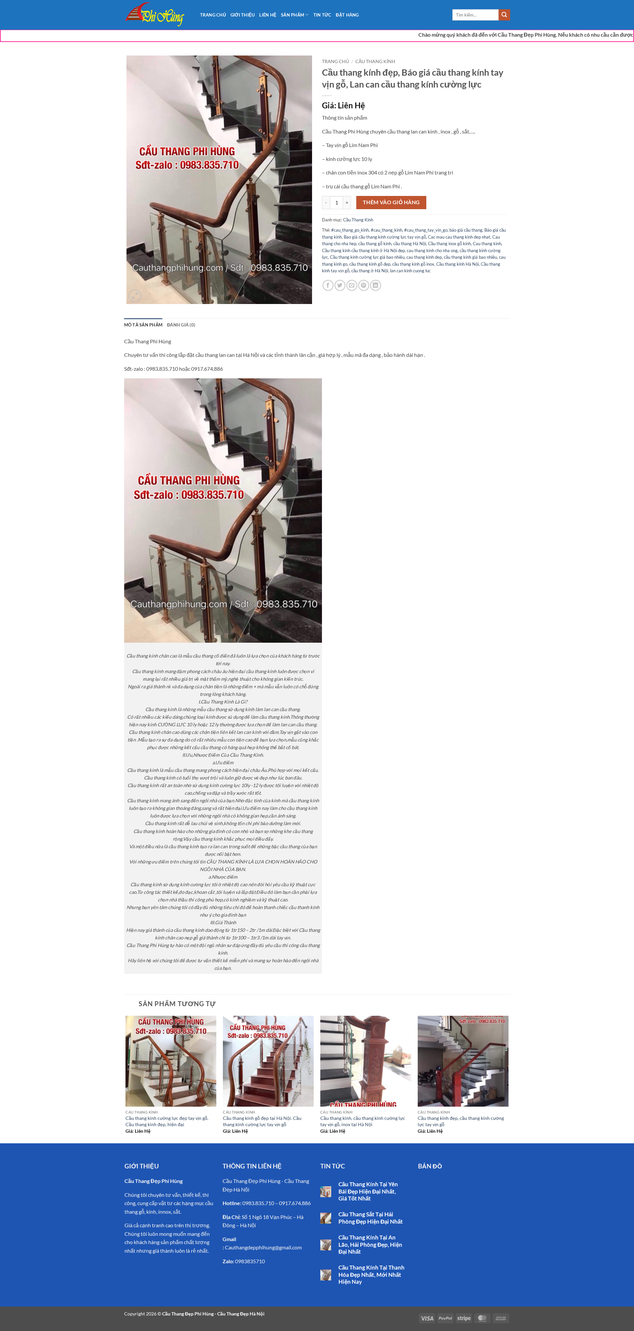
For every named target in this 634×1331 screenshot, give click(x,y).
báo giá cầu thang (465, 230)
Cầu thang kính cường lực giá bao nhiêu (367, 257)
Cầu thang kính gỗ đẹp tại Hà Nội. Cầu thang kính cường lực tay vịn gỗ (262, 1121)
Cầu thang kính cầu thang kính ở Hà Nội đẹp (363, 250)
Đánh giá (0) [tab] (181, 324)
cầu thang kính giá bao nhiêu (470, 257)
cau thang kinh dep (424, 257)
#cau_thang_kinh (386, 230)
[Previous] (126, 1079)
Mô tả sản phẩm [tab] (143, 324)
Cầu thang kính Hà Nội (457, 264)
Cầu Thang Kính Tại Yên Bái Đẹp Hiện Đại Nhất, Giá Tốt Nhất (368, 1191)
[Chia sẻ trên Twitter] (340, 285)
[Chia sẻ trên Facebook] (328, 285)
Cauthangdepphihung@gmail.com (263, 1247)
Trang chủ (335, 61)
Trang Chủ (213, 15)
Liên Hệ (267, 15)
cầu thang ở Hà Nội (369, 270)
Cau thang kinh (487, 243)
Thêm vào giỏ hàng (391, 202)
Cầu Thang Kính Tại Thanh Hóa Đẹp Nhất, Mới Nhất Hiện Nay (371, 1274)
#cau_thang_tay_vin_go (425, 230)
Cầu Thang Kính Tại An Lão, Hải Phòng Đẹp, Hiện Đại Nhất (370, 1244)
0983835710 (250, 1261)
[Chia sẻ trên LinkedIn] (375, 285)
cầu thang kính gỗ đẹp (369, 264)
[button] (134, 295)
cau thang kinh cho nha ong (432, 250)
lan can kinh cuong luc (410, 270)
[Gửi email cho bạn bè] (351, 285)
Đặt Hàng (347, 15)
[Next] (508, 1079)
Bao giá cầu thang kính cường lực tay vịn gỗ (385, 237)
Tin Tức (322, 15)
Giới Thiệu (242, 15)
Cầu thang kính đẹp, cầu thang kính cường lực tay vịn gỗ (461, 1121)
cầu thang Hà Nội (409, 243)
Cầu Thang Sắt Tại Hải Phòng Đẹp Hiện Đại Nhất (370, 1218)
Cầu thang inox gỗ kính (449, 243)
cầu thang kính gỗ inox (413, 264)
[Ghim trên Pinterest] (363, 285)
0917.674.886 (295, 1203)
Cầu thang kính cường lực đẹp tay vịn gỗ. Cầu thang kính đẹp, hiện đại (166, 1121)
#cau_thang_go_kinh (350, 230)
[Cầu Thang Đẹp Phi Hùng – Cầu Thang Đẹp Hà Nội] (157, 14)
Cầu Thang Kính (375, 61)
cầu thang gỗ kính (374, 243)
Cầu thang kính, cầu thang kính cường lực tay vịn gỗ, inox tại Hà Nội (362, 1121)
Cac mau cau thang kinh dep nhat (459, 237)
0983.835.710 (258, 1203)
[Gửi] (504, 14)
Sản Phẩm (292, 15)
